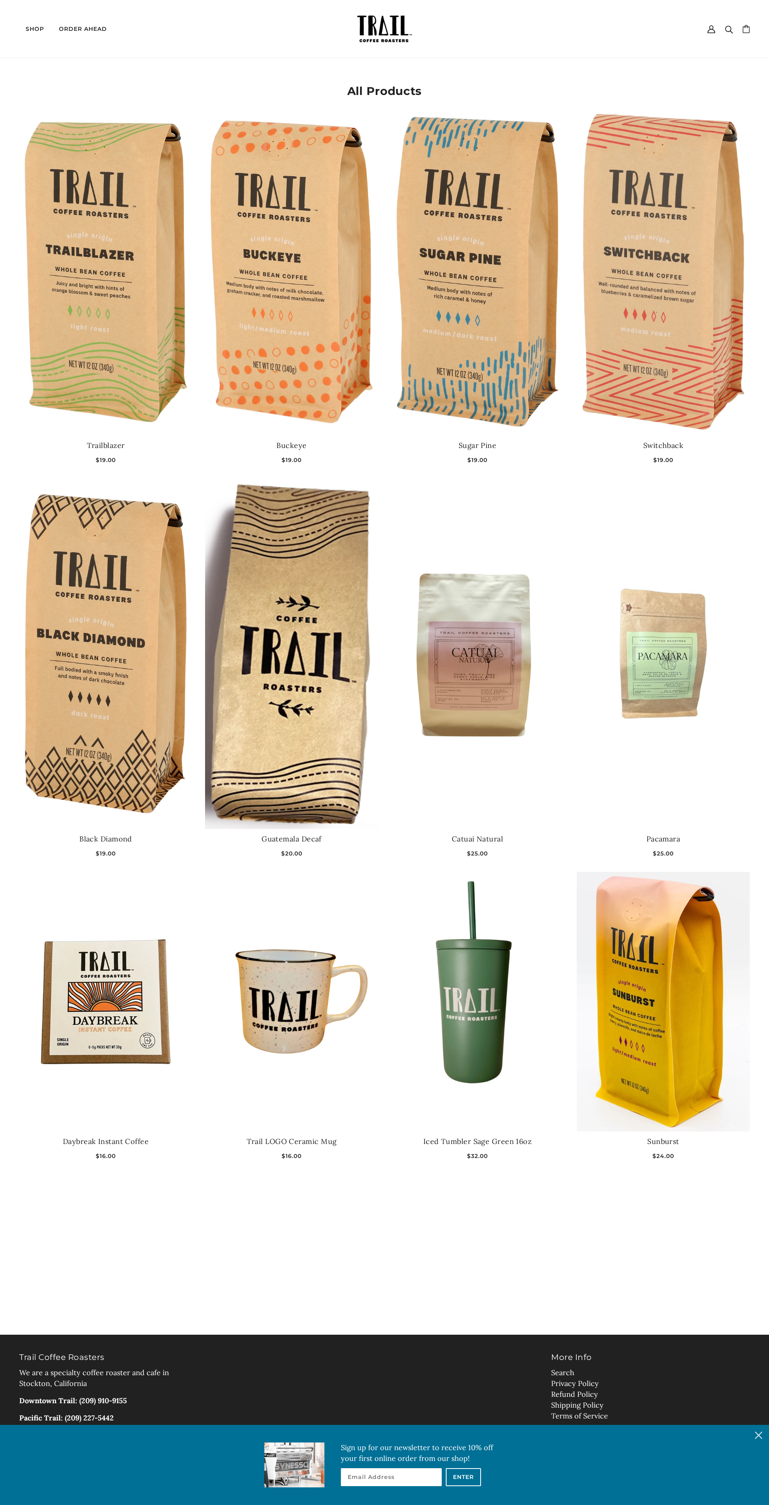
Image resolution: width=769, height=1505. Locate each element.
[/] (384, 28)
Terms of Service (579, 1415)
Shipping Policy (577, 1405)
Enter (463, 1477)
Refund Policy (574, 1394)
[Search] (729, 28)
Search (562, 1372)
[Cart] (746, 28)
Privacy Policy (575, 1383)
